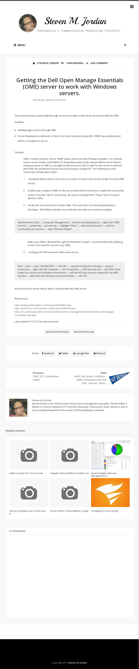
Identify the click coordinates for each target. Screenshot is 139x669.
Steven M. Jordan (77, 662)
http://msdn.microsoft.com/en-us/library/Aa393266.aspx (45, 308)
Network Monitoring (84, 331)
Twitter (64, 353)
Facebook (48, 353)
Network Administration (49, 100)
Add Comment (99, 63)
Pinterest (100, 353)
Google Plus (82, 353)
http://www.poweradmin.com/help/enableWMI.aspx (43, 305)
